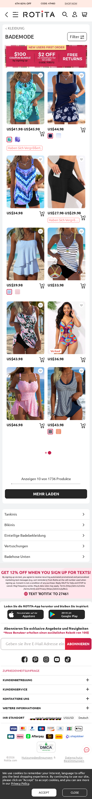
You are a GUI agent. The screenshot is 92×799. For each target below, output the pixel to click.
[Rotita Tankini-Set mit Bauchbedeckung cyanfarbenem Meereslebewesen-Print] (25, 98)
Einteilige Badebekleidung (25, 535)
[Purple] (17, 139)
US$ (66, 717)
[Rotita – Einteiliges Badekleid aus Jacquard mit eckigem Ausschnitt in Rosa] (25, 393)
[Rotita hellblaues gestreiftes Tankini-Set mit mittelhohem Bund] (25, 254)
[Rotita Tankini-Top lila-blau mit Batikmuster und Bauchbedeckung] (25, 182)
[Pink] (17, 291)
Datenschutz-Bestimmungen (74, 759)
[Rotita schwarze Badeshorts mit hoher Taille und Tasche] (66, 182)
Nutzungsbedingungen (37, 757)
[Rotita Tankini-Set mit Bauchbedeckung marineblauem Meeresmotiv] (66, 98)
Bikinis (9, 525)
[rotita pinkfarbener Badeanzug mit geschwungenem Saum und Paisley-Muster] (25, 327)
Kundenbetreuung (17, 680)
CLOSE (75, 792)
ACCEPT (44, 792)
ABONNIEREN (78, 644)
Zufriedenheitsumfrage (21, 670)
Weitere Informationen (22, 708)
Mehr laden (46, 494)
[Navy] (50, 136)
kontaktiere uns (16, 698)
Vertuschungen (16, 546)
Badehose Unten (17, 557)
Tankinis (10, 514)
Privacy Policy (20, 783)
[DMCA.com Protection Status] (46, 747)
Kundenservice (15, 689)
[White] (58, 135)
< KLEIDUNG (14, 28)
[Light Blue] (9, 292)
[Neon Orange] (58, 431)
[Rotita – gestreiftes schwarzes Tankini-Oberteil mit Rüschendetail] (66, 254)
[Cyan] (9, 139)
